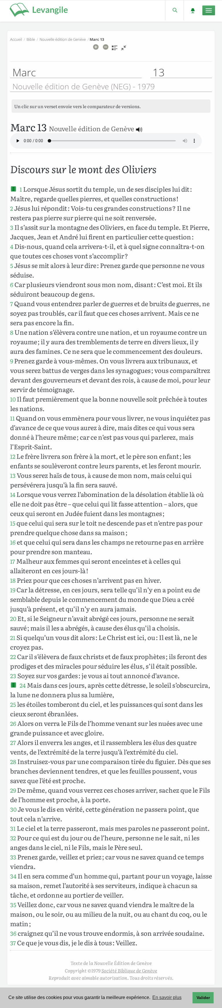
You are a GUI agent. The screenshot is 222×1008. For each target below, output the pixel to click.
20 (13, 618)
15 (12, 523)
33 (13, 857)
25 (13, 704)
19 (12, 590)
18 (13, 580)
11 (12, 418)
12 (12, 456)
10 (13, 399)
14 (12, 494)
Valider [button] (203, 997)
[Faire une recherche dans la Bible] (174, 10)
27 (13, 742)
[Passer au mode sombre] (192, 10)
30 (13, 809)
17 (12, 561)
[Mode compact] (123, 49)
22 (13, 656)
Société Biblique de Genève (129, 970)
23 (13, 676)
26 (13, 723)
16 (13, 542)
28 (13, 761)
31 (13, 828)
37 (13, 943)
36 (13, 933)
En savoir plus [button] (167, 997)
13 (13, 475)
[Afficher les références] (114, 49)
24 (23, 685)
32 (13, 838)
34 (13, 876)
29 (13, 790)
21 (12, 637)
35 (13, 904)
